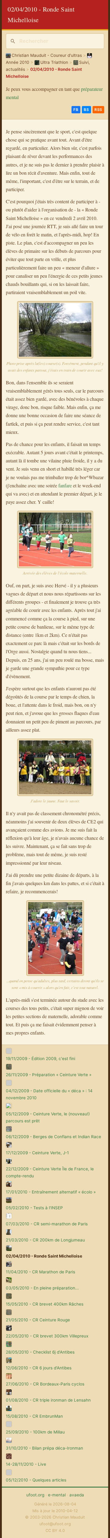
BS (86, 109)
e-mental (57, 1494)
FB (75, 109)
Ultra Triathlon (54, 62)
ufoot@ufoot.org (55, 1524)
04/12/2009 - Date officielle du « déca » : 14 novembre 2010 (49, 1094)
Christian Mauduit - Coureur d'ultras (47, 55)
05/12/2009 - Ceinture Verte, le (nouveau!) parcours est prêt (48, 1117)
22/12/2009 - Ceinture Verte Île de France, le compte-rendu (50, 1172)
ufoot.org (35, 1494)
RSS (98, 109)
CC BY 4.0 (55, 1530)
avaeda (76, 1494)
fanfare (65, 485)
